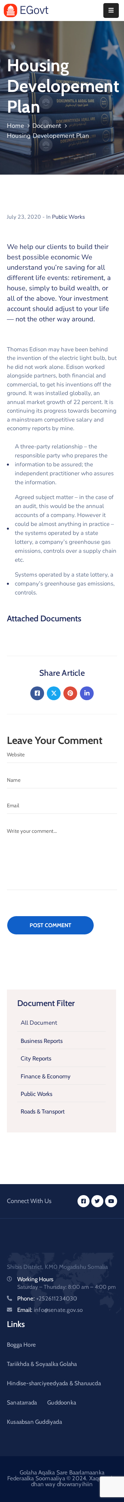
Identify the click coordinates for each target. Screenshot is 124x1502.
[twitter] (97, 1201)
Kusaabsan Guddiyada (34, 1421)
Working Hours (35, 1279)
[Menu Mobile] (111, 10)
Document (46, 126)
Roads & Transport (43, 1111)
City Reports (36, 1058)
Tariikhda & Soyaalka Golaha (42, 1363)
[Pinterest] (70, 693)
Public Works (36, 1093)
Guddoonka (61, 1402)
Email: (50, 1309)
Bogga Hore (21, 1344)
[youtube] (111, 1201)
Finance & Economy (46, 1076)
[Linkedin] (87, 693)
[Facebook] (37, 693)
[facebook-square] (84, 1201)
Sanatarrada (22, 1402)
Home (15, 126)
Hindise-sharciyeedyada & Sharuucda (54, 1383)
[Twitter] (54, 693)
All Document (39, 1023)
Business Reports (42, 1040)
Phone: (47, 1298)
